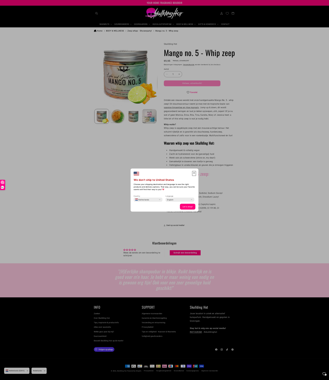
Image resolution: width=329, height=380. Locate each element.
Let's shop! (188, 207)
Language (169, 196)
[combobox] (142, 199)
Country (137, 196)
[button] (194, 173)
